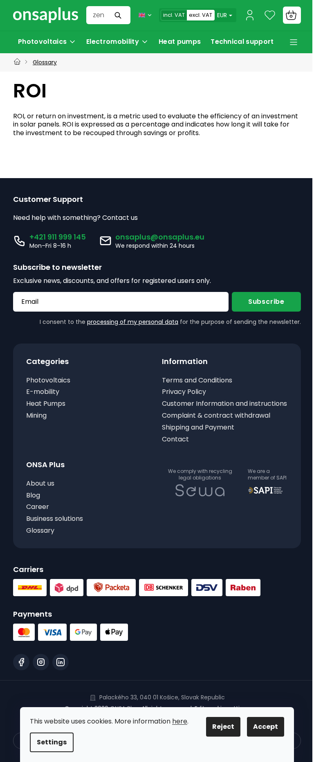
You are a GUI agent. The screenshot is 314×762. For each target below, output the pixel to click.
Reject (220, 726)
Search (113, 15)
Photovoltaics (48, 380)
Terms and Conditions (194, 380)
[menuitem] (47, 41)
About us (40, 492)
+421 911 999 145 (57, 237)
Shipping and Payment (195, 436)
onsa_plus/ (41, 671)
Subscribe (260, 301)
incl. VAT (168, 15)
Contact (172, 447)
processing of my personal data (126, 322)
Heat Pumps (45, 404)
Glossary (40, 539)
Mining (36, 416)
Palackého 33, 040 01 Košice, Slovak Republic (159, 706)
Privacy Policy (181, 392)
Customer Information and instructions (202, 408)
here (176, 721)
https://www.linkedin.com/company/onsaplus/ (60, 671)
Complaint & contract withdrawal (213, 424)
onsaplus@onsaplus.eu (159, 237)
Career (37, 515)
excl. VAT (194, 15)
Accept (262, 726)
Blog (33, 504)
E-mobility (42, 392)
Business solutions (54, 527)
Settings (49, 742)
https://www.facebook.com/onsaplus (21, 671)
